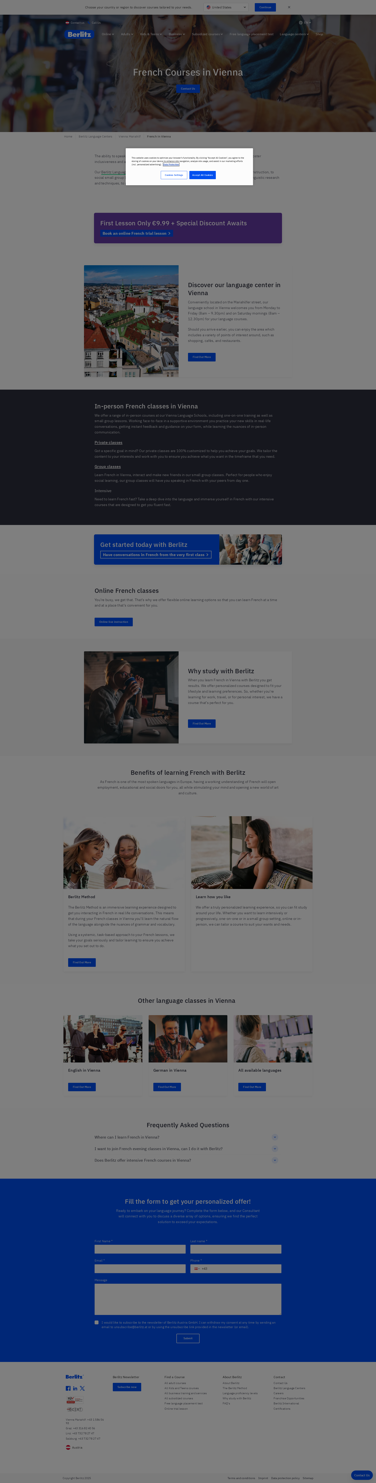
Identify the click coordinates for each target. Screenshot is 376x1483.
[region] (189, 166)
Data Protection (171, 164)
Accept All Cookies (202, 174)
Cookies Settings (174, 174)
